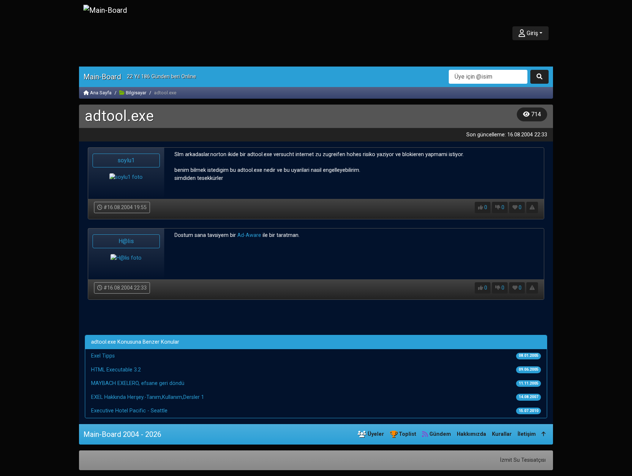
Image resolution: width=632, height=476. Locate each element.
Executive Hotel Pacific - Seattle (129, 411)
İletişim (527, 434)
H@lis (126, 241)
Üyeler (375, 434)
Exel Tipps (103, 356)
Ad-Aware (249, 235)
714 (535, 114)
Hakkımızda (471, 434)
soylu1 (126, 160)
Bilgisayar (135, 92)
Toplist (406, 434)
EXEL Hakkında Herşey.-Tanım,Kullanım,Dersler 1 (147, 397)
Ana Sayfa (100, 92)
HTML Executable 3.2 (116, 370)
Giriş (531, 33)
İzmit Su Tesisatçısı (523, 460)
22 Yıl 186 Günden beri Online (161, 76)
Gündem (439, 434)
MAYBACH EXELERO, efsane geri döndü (137, 383)
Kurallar (502, 434)
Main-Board (102, 76)
